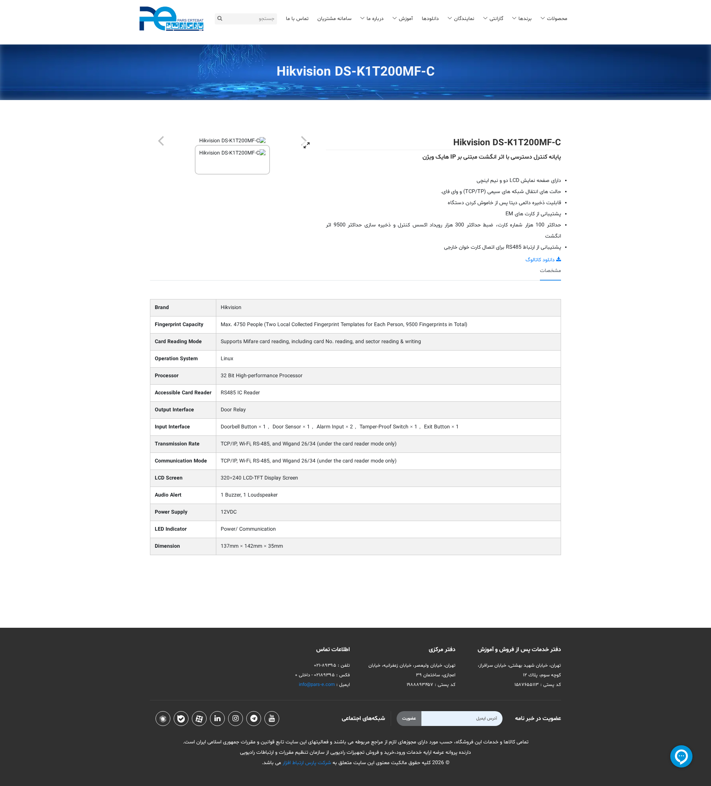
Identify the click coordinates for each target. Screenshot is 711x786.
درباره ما (375, 18)
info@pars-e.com (317, 684)
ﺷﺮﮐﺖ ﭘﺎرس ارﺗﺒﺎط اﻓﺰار (306, 762)
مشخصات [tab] (550, 270)
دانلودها (430, 18)
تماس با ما (297, 18)
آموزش (406, 18)
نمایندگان (464, 18)
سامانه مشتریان (334, 18)
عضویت (409, 719)
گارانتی (496, 18)
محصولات (557, 18)
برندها (525, 18)
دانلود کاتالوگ (540, 259)
